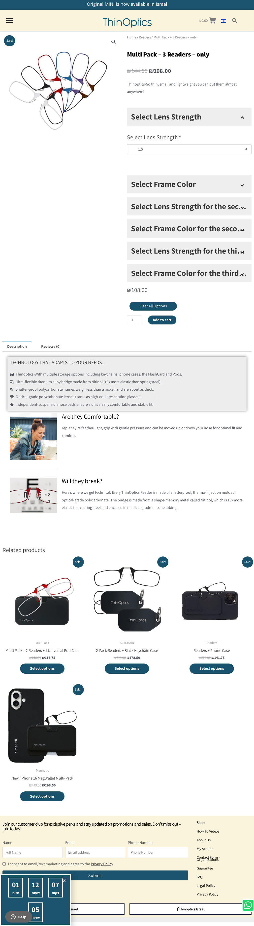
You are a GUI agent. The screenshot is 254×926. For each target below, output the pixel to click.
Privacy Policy (207, 894)
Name (7, 842)
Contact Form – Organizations (208, 858)
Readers (145, 37)
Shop (201, 822)
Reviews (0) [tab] (51, 346)
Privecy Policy (102, 864)
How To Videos (208, 831)
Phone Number (140, 842)
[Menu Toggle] (9, 20)
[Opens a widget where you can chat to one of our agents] (18, 917)
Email (69, 842)
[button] (234, 20)
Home (131, 37)
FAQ (200, 876)
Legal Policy (206, 885)
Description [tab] (17, 346)
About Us (204, 840)
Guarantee (205, 868)
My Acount (205, 848)
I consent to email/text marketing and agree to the (60, 864)
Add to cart (162, 319)
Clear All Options (153, 306)
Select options (42, 668)
